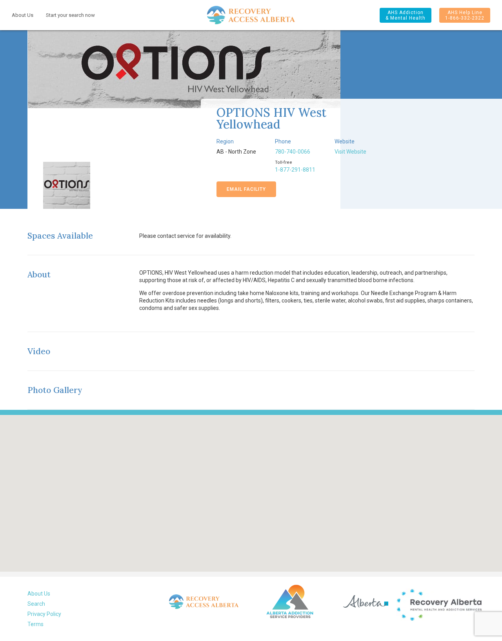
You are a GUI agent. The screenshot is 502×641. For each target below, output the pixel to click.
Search (36, 604)
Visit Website (350, 151)
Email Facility (246, 189)
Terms (35, 624)
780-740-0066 (292, 151)
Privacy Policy (44, 614)
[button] (405, 15)
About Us (22, 15)
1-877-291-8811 (295, 170)
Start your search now (70, 15)
